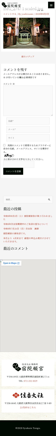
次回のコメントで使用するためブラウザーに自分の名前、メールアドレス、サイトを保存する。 (27, 149)
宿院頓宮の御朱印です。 (15, 233)
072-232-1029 (30, 380)
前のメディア (27, 57)
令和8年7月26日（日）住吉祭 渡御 (21, 228)
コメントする (9, 13)
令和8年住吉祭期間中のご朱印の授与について (25, 223)
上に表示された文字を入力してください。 (24, 159)
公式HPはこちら (28, 407)
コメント (9, 83)
